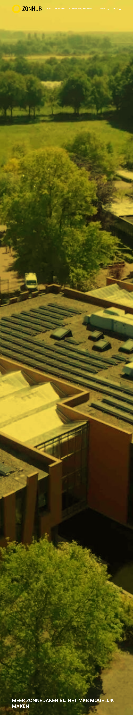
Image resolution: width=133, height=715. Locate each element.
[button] (104, 8)
